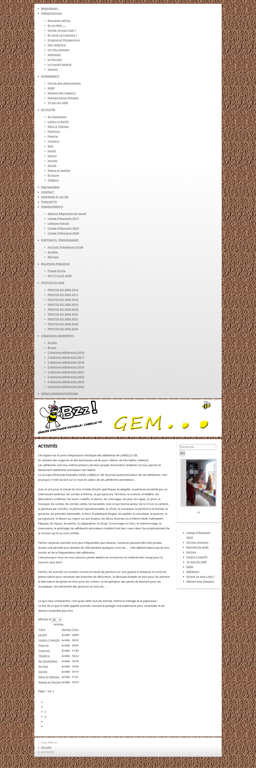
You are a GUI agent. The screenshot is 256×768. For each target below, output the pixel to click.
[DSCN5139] (198, 506)
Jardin (42, 635)
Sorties (43, 666)
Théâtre (44, 656)
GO (182, 453)
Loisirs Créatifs (48, 640)
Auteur (67, 629)
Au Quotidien (47, 661)
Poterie (43, 645)
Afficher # (45, 619)
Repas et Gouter (49, 682)
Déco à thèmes (48, 677)
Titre (41, 629)
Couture (44, 650)
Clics (75, 629)
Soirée (42, 671)
